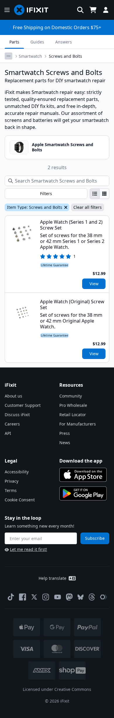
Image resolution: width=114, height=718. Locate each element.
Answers (63, 42)
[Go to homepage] (33, 10)
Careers (12, 424)
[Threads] (91, 596)
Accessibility (17, 471)
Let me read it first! (28, 549)
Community (70, 396)
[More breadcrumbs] (8, 55)
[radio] (95, 193)
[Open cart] (93, 10)
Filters (46, 193)
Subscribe (95, 538)
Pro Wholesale (73, 405)
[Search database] (80, 10)
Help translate (52, 578)
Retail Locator (72, 414)
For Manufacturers (77, 424)
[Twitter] (34, 596)
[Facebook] (22, 596)
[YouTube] (57, 596)
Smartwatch (30, 56)
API (8, 433)
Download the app (80, 461)
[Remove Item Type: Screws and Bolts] (65, 207)
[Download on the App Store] (83, 475)
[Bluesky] (80, 597)
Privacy (11, 481)
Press (64, 433)
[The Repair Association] (103, 596)
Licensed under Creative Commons (57, 689)
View (94, 283)
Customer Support (23, 405)
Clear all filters (87, 207)
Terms (11, 490)
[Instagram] (45, 596)
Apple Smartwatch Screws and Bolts (62, 147)
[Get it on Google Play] (83, 493)
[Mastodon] (69, 596)
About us (13, 396)
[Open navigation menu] (7, 10)
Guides (37, 42)
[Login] (105, 10)
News (64, 442)
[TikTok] (10, 596)
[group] (99, 193)
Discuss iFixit (17, 414)
